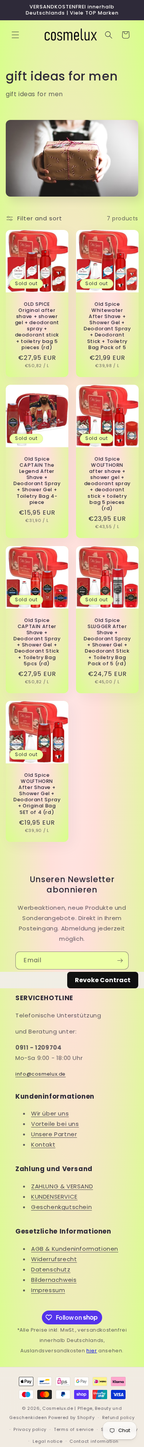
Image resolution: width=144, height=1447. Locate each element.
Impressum (48, 1290)
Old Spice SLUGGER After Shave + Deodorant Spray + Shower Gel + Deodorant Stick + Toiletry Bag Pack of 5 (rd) (107, 641)
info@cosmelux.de (40, 1074)
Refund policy (118, 1417)
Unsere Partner (54, 1134)
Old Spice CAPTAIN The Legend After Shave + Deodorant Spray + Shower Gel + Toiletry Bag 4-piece (36, 480)
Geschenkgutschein (61, 1207)
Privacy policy (29, 1429)
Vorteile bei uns (55, 1124)
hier (91, 1350)
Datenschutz (51, 1269)
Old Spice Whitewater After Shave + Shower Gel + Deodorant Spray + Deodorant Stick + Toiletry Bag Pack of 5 (107, 326)
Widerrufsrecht (54, 1259)
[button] (15, 34)
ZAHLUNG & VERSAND (62, 1186)
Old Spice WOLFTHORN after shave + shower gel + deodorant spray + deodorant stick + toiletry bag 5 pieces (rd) (107, 484)
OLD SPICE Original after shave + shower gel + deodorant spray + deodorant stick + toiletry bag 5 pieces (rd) (37, 326)
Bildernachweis (53, 1280)
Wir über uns (50, 1113)
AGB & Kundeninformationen (74, 1249)
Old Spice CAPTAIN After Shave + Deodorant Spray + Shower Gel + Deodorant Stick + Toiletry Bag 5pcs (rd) (36, 641)
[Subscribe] (119, 961)
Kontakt (43, 1144)
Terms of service (74, 1429)
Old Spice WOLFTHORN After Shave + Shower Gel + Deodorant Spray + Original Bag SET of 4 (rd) (36, 793)
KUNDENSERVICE (54, 1197)
